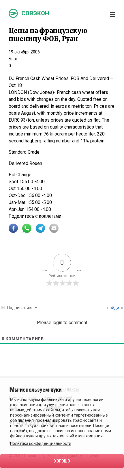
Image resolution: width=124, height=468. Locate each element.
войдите (114, 307)
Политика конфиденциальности (40, 443)
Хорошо (62, 461)
